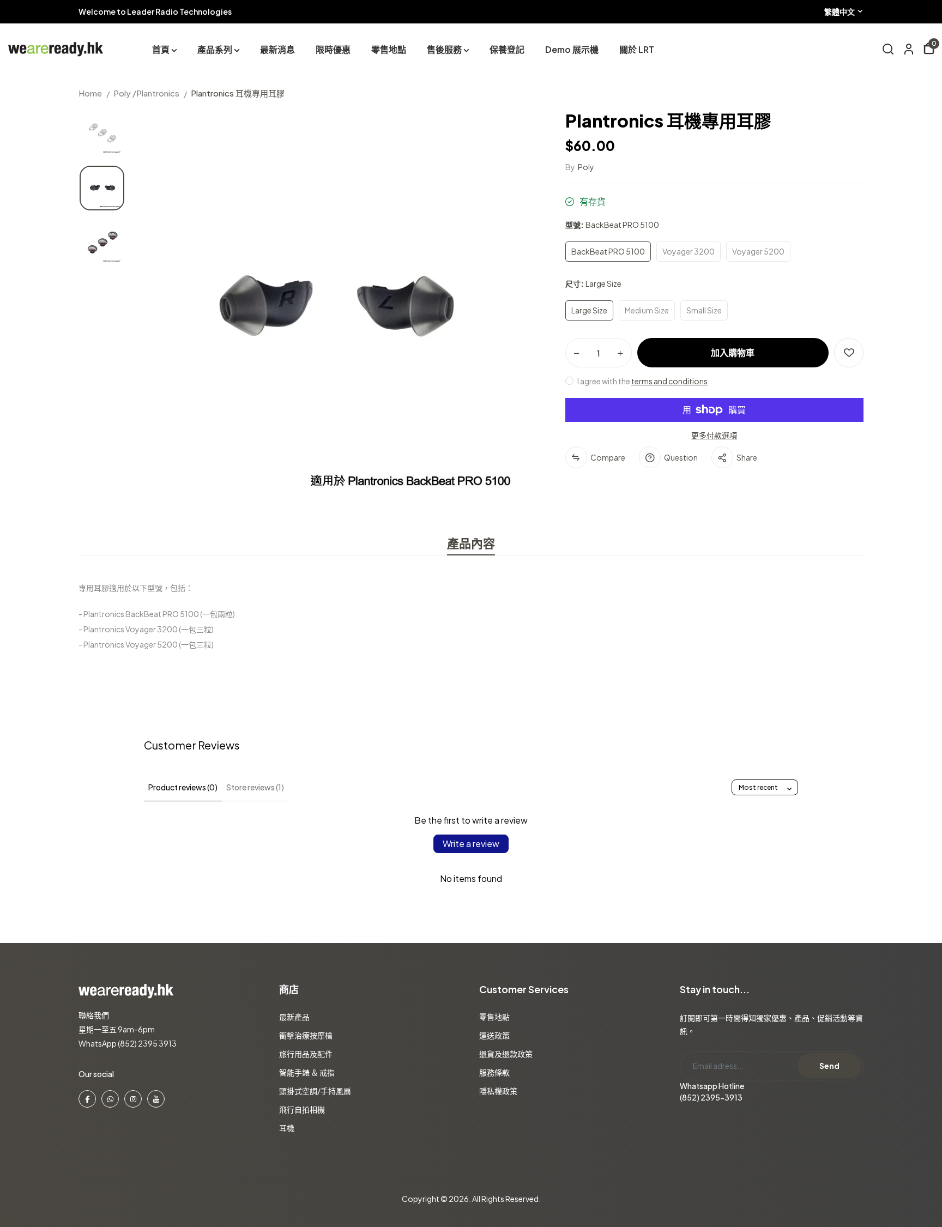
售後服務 (444, 49)
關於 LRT (636, 49)
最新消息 (277, 49)
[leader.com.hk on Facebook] (87, 1099)
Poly (586, 167)
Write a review (471, 843)
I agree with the (642, 381)
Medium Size (647, 310)
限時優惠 (333, 49)
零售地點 (388, 49)
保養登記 (507, 49)
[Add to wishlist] (848, 352)
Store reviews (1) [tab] (255, 787)
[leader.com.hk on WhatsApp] (110, 1099)
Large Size (589, 310)
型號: (612, 224)
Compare (607, 457)
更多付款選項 (714, 435)
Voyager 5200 (758, 251)
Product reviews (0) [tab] (183, 787)
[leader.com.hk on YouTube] (156, 1099)
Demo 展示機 (572, 49)
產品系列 (214, 49)
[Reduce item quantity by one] (577, 353)
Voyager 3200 (688, 251)
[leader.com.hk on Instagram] (133, 1099)
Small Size (704, 310)
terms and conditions (669, 381)
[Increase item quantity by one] (620, 353)
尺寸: (593, 283)
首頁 (161, 49)
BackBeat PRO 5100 (608, 251)
